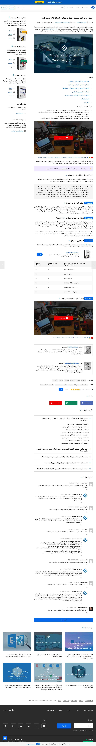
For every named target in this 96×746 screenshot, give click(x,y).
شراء (69, 710)
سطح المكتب (84, 385)
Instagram (13, 725)
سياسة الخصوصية (30, 744)
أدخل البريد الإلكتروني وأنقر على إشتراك (83, 730)
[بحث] (23, 7)
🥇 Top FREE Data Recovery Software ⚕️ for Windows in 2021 (71, 338)
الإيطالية (67, 380)
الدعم (77, 7)
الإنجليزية (83, 380)
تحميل (39, 254)
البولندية (72, 380)
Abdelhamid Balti (81, 22)
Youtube (43, 725)
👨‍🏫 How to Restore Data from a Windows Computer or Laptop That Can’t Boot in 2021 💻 (64, 157)
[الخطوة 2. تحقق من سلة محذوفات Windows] (64, 218)
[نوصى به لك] (83, 627)
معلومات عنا (50, 710)
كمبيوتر (70, 385)
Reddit (20, 725)
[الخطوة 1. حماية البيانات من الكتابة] (65, 203)
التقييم (82, 389)
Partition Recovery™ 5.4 (72, 252)
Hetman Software (50, 29)
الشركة (71, 7)
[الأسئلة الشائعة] (81, 411)
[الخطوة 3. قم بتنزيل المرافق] (70, 241)
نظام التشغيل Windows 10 (47, 385)
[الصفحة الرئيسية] (93, 7)
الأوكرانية (55, 380)
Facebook (36, 725)
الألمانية (78, 380)
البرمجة (86, 7)
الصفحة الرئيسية (88, 710)
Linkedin (28, 725)
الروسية (61, 380)
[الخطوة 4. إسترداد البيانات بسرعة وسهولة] (60, 299)
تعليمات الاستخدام (17, 739)
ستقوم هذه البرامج (88, 244)
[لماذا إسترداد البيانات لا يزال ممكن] (67, 175)
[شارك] (88, 396)
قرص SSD (76, 385)
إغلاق (38, 744)
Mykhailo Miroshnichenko (62, 22)
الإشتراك (64, 726)
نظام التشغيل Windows (61, 385)
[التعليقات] (82, 477)
